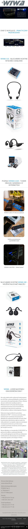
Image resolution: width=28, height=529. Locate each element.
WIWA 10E (22, 282)
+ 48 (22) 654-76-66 (7, 497)
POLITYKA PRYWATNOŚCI (9, 518)
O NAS (16, 523)
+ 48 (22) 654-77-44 (7, 507)
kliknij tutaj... (7, 527)
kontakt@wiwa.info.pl (15, 470)
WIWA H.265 (14, 181)
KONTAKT (21, 523)
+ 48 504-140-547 (7, 500)
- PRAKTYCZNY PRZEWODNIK (18, 31)
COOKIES (19, 518)
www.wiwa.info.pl (6, 483)
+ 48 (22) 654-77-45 (7, 505)
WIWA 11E (5, 59)
